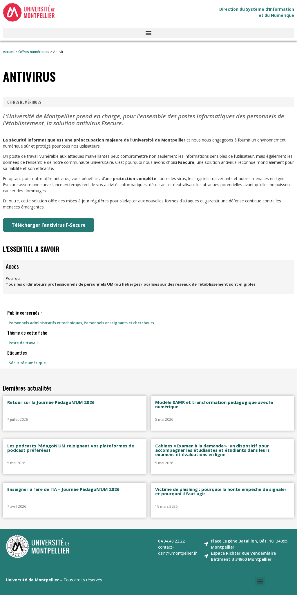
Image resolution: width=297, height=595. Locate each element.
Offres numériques (33, 51)
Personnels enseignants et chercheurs (119, 322)
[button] (148, 33)
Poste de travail (23, 342)
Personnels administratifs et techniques (45, 322)
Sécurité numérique (27, 362)
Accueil (9, 51)
